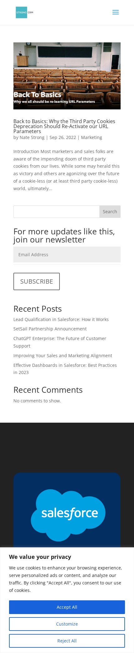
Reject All (67, 641)
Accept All (67, 607)
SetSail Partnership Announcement (50, 329)
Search (110, 211)
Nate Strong (32, 137)
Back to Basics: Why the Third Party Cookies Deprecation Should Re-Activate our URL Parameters (64, 126)
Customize (67, 624)
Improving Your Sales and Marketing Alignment (62, 355)
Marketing (91, 137)
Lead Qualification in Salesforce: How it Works (61, 319)
